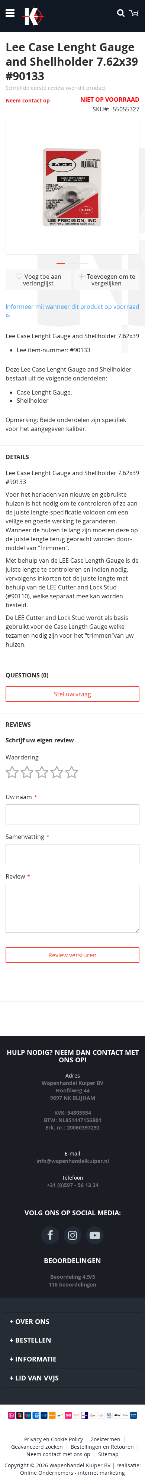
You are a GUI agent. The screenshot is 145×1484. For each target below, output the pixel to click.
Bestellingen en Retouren (102, 1446)
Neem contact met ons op (58, 1454)
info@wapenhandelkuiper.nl (72, 1160)
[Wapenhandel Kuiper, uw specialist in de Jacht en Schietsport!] (44, 16)
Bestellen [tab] (33, 1340)
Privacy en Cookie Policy (53, 1439)
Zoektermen (105, 1439)
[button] (61, 263)
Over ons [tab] (32, 1321)
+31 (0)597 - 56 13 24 (73, 1185)
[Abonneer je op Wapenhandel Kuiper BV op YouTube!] (94, 1235)
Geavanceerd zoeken (37, 1446)
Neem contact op (28, 100)
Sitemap (108, 1454)
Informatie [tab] (36, 1359)
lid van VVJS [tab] (37, 1378)
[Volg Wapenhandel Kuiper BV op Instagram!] (72, 1235)
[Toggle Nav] (10, 13)
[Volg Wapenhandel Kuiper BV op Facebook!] (50, 1235)
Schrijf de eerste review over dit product (56, 87)
